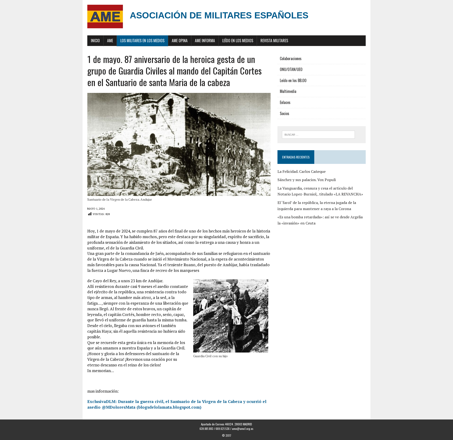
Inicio (95, 40)
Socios (284, 113)
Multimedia (288, 91)
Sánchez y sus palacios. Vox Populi (306, 179)
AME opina (180, 40)
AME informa (205, 40)
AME (110, 40)
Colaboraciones (291, 58)
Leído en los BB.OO (293, 80)
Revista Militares (274, 40)
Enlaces (285, 102)
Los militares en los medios (142, 40)
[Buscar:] (318, 134)
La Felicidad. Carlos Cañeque (301, 171)
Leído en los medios (237, 40)
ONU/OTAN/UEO (291, 69)
